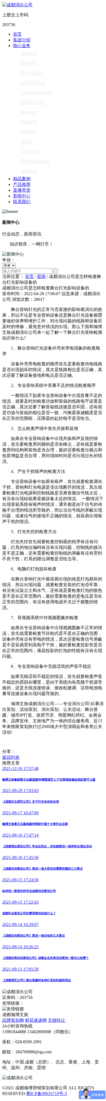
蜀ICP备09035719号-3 (46, 1093)
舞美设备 (29, 112)
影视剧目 (29, 132)
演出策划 (29, 53)
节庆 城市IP (31, 73)
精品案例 (21, 178)
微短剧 (27, 142)
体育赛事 (29, 122)
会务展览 (29, 63)
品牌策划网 (13, 1020)
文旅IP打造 (30, 151)
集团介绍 (21, 40)
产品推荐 (21, 184)
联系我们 (21, 201)
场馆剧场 (29, 171)
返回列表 (11, 757)
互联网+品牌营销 (36, 93)
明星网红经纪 (33, 102)
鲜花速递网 (36, 1020)
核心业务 (21, 45)
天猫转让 (56, 1020)
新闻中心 (21, 196)
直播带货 (21, 190)
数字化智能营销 (35, 161)
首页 (17, 34)
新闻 (41, 276)
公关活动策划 (33, 83)
